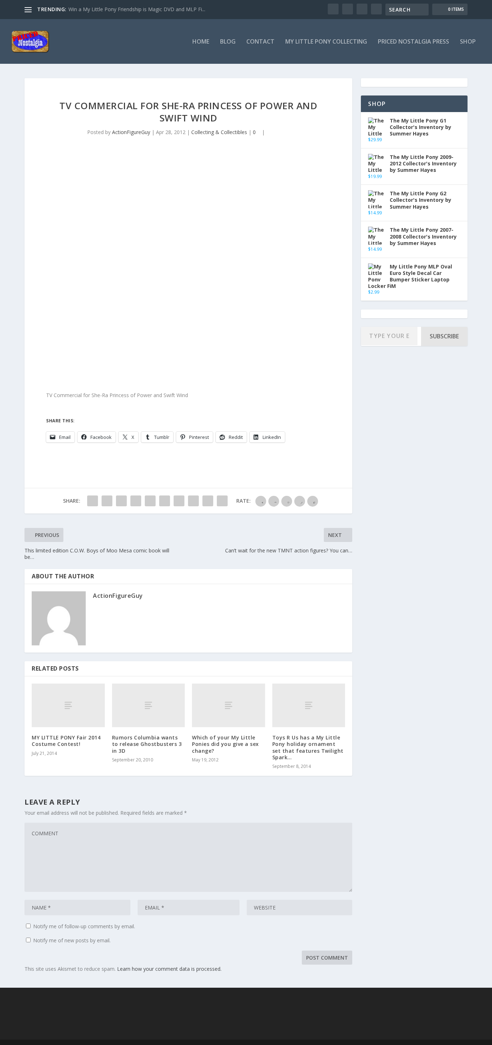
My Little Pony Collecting (326, 42)
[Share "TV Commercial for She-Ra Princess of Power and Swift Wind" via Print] (222, 501)
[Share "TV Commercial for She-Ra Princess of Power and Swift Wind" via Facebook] (92, 501)
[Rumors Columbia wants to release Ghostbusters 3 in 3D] (148, 705)
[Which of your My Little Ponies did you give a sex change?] (228, 705)
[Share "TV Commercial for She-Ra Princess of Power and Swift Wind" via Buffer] (179, 501)
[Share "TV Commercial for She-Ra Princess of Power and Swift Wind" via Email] (208, 501)
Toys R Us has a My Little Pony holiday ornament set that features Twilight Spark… (308, 747)
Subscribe (444, 336)
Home (200, 42)
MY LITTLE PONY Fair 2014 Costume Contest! (66, 740)
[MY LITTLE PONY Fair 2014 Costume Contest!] (68, 705)
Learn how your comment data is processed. (169, 968)
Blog (228, 42)
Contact (260, 42)
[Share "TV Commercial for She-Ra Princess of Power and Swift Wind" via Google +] (121, 501)
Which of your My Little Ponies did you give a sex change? (225, 744)
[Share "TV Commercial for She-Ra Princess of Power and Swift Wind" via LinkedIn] (164, 501)
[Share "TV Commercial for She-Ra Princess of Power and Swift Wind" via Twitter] (107, 501)
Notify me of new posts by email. (72, 940)
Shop (468, 42)
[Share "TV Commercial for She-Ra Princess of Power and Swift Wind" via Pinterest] (150, 501)
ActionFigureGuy (131, 132)
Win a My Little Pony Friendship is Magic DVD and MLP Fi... (136, 9)
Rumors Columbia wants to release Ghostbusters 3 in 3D (147, 744)
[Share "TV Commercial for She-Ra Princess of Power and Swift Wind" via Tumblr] (136, 501)
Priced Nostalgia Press (413, 42)
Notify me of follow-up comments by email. (84, 926)
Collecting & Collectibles (219, 132)
